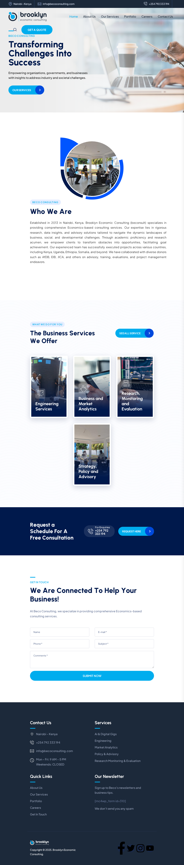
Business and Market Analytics (91, 403)
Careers (146, 16)
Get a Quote (37, 29)
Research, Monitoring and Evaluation (132, 401)
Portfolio (130, 16)
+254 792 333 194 (159, 3)
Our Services (110, 16)
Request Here (131, 531)
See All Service (130, 333)
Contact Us (165, 16)
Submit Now (92, 676)
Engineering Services (47, 406)
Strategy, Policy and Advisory (88, 471)
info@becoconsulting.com (59, 3)
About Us (89, 16)
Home (73, 16)
